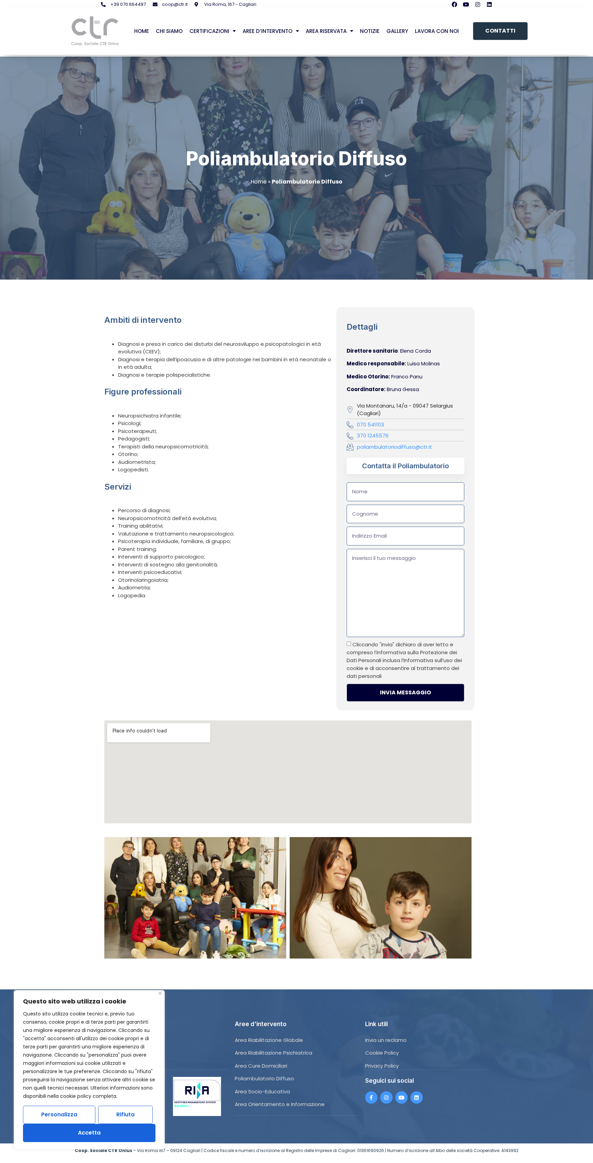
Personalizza (59, 1114)
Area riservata (326, 31)
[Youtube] (466, 4)
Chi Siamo (169, 31)
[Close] (160, 993)
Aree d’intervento (267, 31)
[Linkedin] (489, 4)
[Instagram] (477, 4)
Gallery (397, 31)
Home (141, 31)
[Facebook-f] (371, 1097)
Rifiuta (125, 1114)
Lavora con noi (437, 31)
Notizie (370, 31)
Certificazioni (209, 31)
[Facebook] (454, 4)
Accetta (89, 1133)
